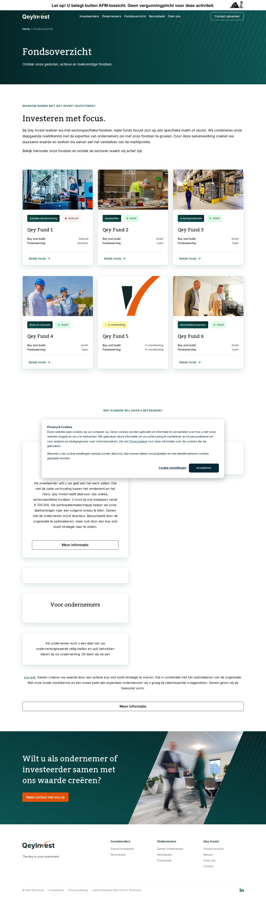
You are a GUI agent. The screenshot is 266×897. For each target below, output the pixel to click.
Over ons (174, 16)
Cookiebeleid (55, 890)
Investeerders (89, 16)
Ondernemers (111, 16)
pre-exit (29, 677)
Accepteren (203, 467)
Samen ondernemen (170, 848)
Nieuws (208, 854)
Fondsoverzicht (135, 16)
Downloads (164, 860)
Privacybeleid (138, 441)
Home (26, 29)
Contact (208, 866)
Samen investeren (122, 848)
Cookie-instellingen (172, 467)
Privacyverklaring (78, 890)
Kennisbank (157, 16)
